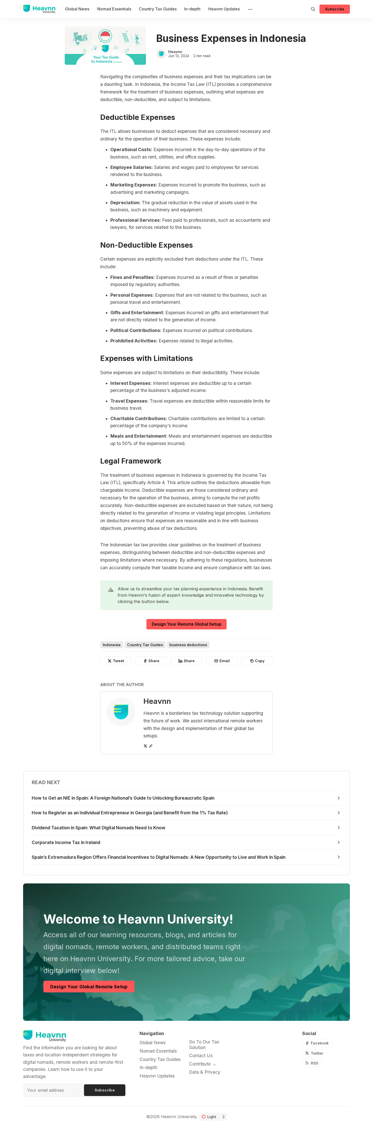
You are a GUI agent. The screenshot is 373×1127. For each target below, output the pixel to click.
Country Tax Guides (145, 645)
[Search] (313, 9)
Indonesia (112, 645)
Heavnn (175, 52)
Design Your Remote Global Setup (187, 624)
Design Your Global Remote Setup (88, 986)
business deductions (188, 645)
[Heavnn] (161, 54)
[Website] (151, 746)
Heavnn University (178, 1116)
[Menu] (250, 9)
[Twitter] (145, 746)
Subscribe (335, 9)
